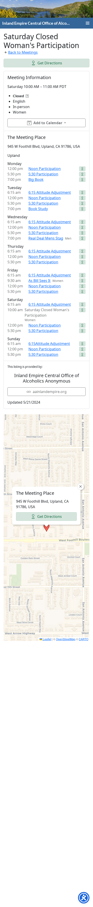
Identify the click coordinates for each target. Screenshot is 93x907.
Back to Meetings (23, 52)
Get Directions (49, 63)
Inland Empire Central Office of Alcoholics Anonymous (36, 23)
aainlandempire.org (50, 391)
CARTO (83, 639)
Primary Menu (87, 23)
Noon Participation (44, 168)
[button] (46, 527)
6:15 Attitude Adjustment (49, 192)
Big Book (36, 179)
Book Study (38, 208)
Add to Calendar (47, 122)
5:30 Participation (43, 174)
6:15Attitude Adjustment (49, 343)
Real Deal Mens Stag (45, 238)
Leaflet (46, 639)
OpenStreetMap (65, 639)
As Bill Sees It (39, 280)
